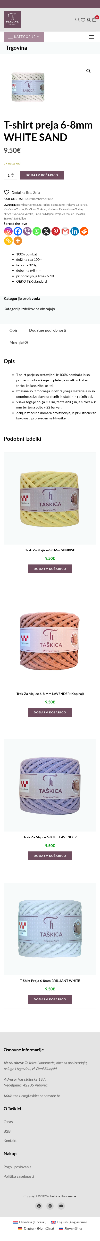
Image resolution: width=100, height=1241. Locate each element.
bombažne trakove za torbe (69, 204)
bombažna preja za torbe (33, 204)
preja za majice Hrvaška (70, 214)
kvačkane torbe (14, 209)
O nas (8, 1121)
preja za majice (44, 214)
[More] (18, 241)
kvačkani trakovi (35, 209)
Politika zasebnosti (19, 1176)
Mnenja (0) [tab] (18, 342)
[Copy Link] (8, 241)
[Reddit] (84, 231)
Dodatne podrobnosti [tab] (47, 330)
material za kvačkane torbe (65, 209)
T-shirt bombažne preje (38, 199)
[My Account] (88, 19)
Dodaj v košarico (42, 175)
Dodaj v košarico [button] (50, 569)
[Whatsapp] (37, 231)
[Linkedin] (74, 231)
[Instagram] (8, 231)
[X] (46, 231)
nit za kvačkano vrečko (18, 214)
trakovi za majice (15, 218)
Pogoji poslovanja (18, 1167)
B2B (7, 1131)
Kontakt (10, 1140)
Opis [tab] (13, 330)
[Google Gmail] (65, 231)
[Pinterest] (55, 231)
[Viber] (27, 231)
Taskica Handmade (63, 1196)
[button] (92, 37)
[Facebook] (18, 231)
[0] (94, 19)
